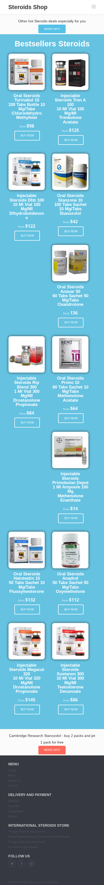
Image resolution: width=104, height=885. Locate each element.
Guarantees (15, 811)
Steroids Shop (27, 7)
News (11, 775)
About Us (14, 780)
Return (12, 816)
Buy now (27, 135)
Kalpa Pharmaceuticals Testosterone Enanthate (38, 836)
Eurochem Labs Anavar (23, 847)
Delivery (13, 801)
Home (12, 770)
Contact (13, 785)
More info (52, 28)
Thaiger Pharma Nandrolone (26, 831)
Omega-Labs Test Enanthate (26, 842)
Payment (14, 806)
